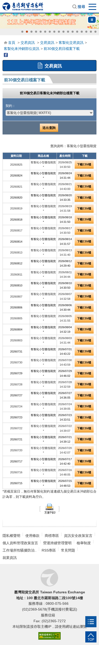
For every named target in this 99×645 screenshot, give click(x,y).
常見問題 (68, 550)
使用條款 (32, 536)
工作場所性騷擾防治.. (20, 550)
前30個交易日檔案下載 (62, 49)
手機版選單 (93, 7)
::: (5, 42)
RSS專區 (49, 550)
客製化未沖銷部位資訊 (21, 49)
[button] (22, 32)
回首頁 (23, 6)
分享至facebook (6, 55)
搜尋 (78, 7)
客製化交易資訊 (71, 43)
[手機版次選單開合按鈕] (90, 621)
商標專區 (52, 536)
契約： (10, 106)
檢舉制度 (84, 543)
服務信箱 (48, 615)
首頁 (11, 43)
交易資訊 (28, 43)
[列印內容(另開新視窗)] (49, 508)
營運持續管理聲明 (57, 543)
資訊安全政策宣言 (78, 536)
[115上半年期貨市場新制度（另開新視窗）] (49, 21)
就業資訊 (10, 558)
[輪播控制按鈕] (92, 20)
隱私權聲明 (11, 536)
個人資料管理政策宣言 (20, 543)
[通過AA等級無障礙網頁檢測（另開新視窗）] (49, 636)
